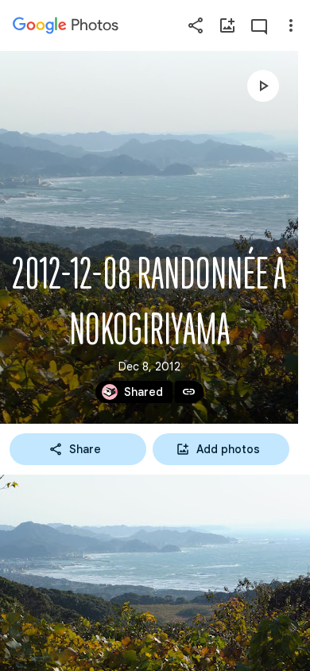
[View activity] (259, 25)
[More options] (291, 25)
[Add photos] (227, 25)
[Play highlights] (263, 86)
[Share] (195, 25)
